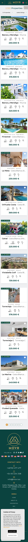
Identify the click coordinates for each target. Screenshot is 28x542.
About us (14, 500)
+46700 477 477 (14, 468)
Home (14, 497)
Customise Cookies (12, 535)
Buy (14, 506)
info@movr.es (14, 479)
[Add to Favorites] (25, 17)
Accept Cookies (12, 531)
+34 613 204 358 (14, 474)
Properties (14, 503)
